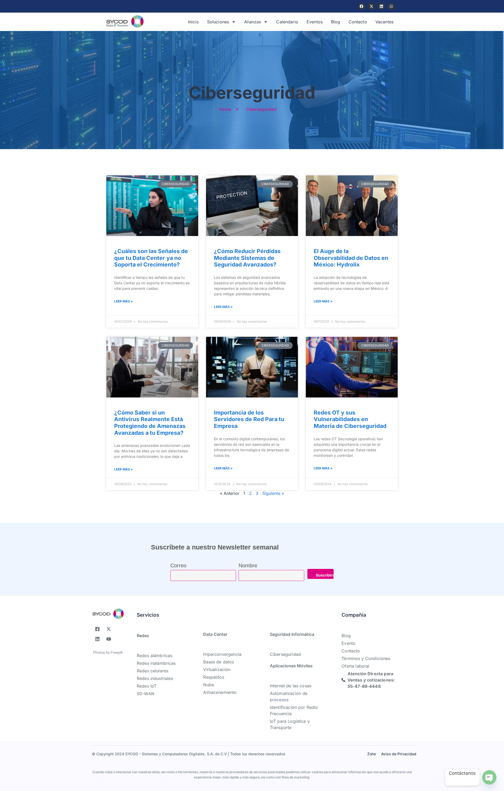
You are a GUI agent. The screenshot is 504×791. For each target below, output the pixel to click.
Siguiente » (273, 493)
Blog (335, 21)
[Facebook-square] (97, 629)
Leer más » (123, 301)
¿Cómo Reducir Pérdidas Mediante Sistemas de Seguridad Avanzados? (247, 258)
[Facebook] (361, 6)
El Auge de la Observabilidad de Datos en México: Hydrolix (351, 258)
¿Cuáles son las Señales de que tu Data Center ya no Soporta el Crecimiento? (151, 258)
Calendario (287, 21)
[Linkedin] (381, 6)
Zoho (371, 754)
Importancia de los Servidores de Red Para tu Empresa (249, 419)
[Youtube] (109, 639)
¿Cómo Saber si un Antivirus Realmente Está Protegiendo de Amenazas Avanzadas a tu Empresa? (150, 422)
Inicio (193, 21)
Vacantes (384, 21)
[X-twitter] (371, 6)
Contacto (358, 21)
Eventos (315, 21)
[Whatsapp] (391, 6)
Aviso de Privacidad (398, 754)
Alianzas (252, 21)
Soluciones (218, 21)
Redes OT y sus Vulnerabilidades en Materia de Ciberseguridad (350, 419)
